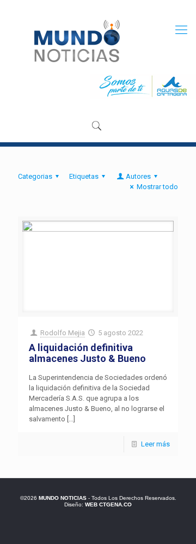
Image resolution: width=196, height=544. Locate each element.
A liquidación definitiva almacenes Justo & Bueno (87, 353)
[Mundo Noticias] (76, 41)
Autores (138, 176)
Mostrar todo (157, 187)
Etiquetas (84, 176)
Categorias (35, 176)
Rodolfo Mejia (62, 333)
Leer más (155, 444)
